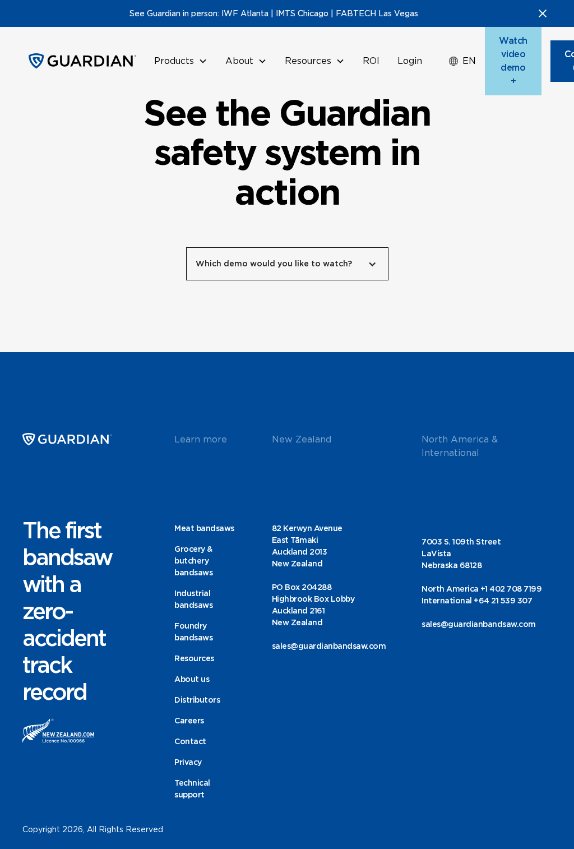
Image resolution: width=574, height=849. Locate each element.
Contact (190, 741)
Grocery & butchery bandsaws (193, 561)
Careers (189, 720)
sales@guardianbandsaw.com (329, 646)
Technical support (192, 788)
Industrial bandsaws (193, 599)
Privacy (188, 762)
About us (191, 679)
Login (409, 61)
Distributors (197, 699)
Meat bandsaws (204, 528)
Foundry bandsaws (193, 631)
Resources (194, 658)
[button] (180, 61)
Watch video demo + (513, 60)
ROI (371, 61)
